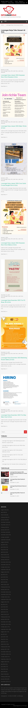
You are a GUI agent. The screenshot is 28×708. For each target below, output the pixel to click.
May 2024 (3, 549)
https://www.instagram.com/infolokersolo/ (26, 2)
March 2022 (3, 614)
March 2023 (3, 584)
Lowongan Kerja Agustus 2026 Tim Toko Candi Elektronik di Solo (12, 455)
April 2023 (3, 582)
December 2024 (4, 532)
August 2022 (4, 602)
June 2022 (3, 606)
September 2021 (4, 629)
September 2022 (4, 599)
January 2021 (4, 649)
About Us (21, 1)
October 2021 (4, 626)
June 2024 (3, 547)
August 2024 (4, 542)
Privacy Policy (11, 2)
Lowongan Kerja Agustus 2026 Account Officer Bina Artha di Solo (13, 446)
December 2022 (4, 592)
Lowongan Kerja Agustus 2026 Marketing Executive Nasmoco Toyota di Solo (13, 441)
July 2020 (3, 664)
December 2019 (4, 681)
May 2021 (3, 639)
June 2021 (3, 636)
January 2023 (4, 589)
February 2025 (4, 527)
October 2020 (4, 656)
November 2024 (4, 534)
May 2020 (3, 669)
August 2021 (4, 631)
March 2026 (3, 514)
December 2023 (4, 562)
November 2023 (4, 564)
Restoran (3, 72)
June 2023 (3, 577)
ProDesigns (24, 705)
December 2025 (4, 522)
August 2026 (4, 509)
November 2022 (4, 594)
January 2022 (4, 619)
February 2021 (4, 646)
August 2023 (4, 572)
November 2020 (4, 654)
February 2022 (4, 617)
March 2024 (3, 554)
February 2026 (4, 517)
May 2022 (3, 609)
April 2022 (3, 611)
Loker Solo (20, 71)
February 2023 (4, 587)
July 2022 (3, 604)
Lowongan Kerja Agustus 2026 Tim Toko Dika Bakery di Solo (14, 460)
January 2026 (4, 519)
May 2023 (3, 579)
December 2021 (4, 621)
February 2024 (4, 557)
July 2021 (3, 634)
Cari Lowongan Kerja (5, 71)
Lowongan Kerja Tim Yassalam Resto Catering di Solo (14, 464)
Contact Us (4, 2)
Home (16, 1)
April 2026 (3, 512)
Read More (3, 86)
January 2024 (4, 559)
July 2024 (3, 544)
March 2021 (3, 644)
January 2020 (4, 679)
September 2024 (4, 539)
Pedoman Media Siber (20, 2)
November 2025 (4, 524)
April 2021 (3, 641)
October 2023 (4, 567)
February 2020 (4, 676)
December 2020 (4, 651)
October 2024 (4, 537)
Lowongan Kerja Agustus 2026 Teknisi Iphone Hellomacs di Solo (12, 450)
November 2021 (4, 624)
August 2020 (4, 661)
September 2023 (4, 569)
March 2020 (3, 674)
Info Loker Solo (14, 71)
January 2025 (4, 529)
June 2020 (3, 666)
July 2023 (3, 574)
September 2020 (4, 659)
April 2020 (3, 671)
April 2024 (3, 552)
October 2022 (4, 597)
